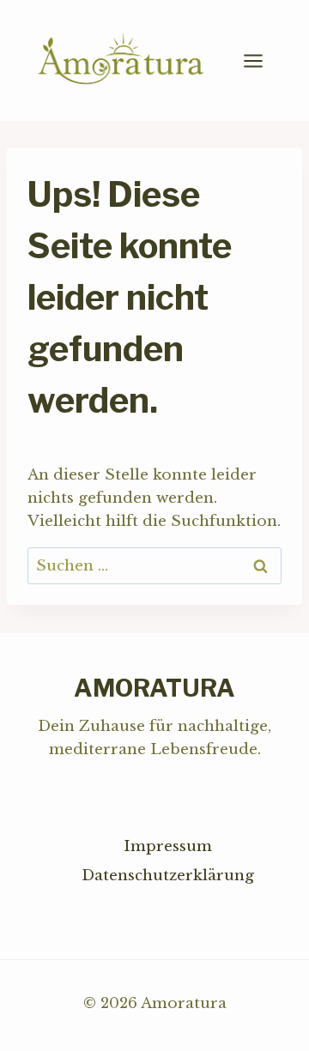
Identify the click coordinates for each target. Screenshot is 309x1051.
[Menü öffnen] (261, 60)
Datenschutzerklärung (168, 876)
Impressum (168, 846)
